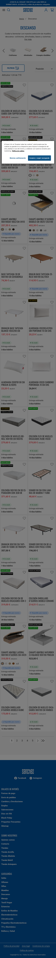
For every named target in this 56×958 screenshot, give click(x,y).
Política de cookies (18, 151)
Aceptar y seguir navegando (39, 158)
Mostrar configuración (18, 158)
